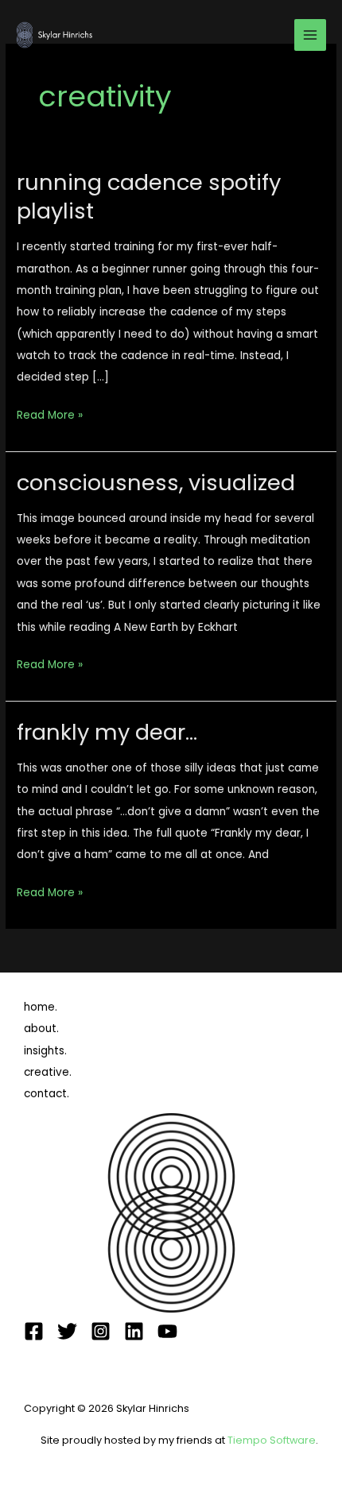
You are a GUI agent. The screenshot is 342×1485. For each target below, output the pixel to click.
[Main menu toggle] (310, 35)
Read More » (50, 413)
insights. (45, 1050)
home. (40, 1007)
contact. (46, 1093)
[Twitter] (67, 1331)
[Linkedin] (134, 1331)
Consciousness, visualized (156, 482)
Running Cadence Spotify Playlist (149, 196)
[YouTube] (167, 1331)
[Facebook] (34, 1331)
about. (41, 1028)
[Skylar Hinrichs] (55, 34)
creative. (48, 1072)
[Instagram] (101, 1331)
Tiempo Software (271, 1440)
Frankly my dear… (107, 732)
